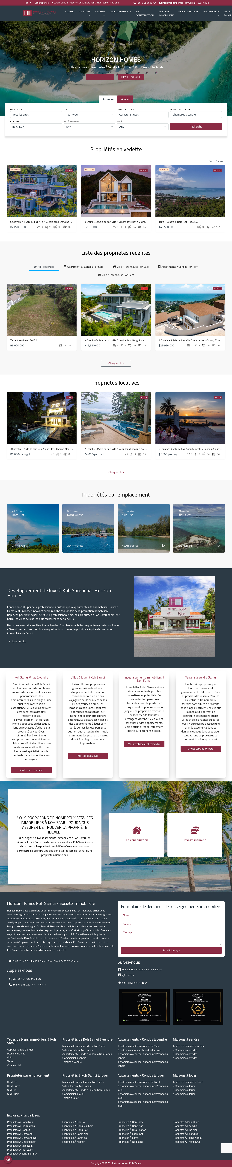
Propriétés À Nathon (73, 1141)
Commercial (14, 1065)
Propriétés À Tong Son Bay (22, 1153)
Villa (9, 1057)
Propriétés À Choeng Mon (21, 1141)
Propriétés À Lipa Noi (185, 1130)
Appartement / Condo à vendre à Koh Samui (87, 1054)
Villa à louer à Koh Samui (76, 1086)
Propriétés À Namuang (130, 1141)
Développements (120, 11)
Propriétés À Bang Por (74, 1130)
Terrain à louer (70, 1098)
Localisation (16, 109)
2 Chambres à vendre (185, 1050)
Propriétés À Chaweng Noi (22, 1138)
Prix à (119, 121)
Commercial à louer (73, 1094)
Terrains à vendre (72, 1062)
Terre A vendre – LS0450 (23, 340)
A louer (100, 11)
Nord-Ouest (13, 1086)
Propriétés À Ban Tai (73, 1122)
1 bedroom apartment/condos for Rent (139, 1082)
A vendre (84, 11)
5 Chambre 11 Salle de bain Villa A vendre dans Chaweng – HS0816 (45, 222)
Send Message (171, 950)
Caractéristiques (125, 109)
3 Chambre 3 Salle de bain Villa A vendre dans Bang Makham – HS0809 (121, 222)
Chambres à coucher (180, 109)
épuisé (144, 289)
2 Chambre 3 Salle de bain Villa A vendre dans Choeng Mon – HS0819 (195, 340)
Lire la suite (19, 641)
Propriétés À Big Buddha (21, 1126)
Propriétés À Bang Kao (130, 1126)
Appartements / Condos (20, 1049)
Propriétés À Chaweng (20, 1134)
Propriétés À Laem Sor (185, 1126)
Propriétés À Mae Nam (20, 1145)
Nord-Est (12, 1082)
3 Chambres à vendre (185, 1054)
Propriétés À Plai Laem (20, 1149)
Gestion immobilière (166, 13)
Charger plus (116, 363)
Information (211, 11)
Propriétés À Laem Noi (75, 1134)
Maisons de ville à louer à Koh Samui (83, 1082)
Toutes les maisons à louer (188, 1082)
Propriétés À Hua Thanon (132, 1130)
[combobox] (36, 114)
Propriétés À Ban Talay (130, 1122)
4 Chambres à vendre (185, 1058)
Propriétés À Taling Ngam (187, 1138)
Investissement (188, 11)
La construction (145, 13)
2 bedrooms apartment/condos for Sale (139, 1050)
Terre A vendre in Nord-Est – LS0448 (178, 222)
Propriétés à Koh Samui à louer (85, 1075)
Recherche (196, 126)
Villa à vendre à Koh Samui (77, 1050)
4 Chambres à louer (184, 1094)
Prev (210, 161)
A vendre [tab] (108, 99)
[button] (64, 641)
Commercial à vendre (74, 1058)
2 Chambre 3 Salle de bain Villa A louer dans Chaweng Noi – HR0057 (120, 449)
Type (66, 109)
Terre (10, 1061)
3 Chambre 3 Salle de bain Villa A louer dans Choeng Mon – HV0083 (45, 449)
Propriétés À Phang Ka (186, 1134)
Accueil (69, 11)
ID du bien (15, 121)
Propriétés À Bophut (18, 1130)
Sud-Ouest (13, 1094)
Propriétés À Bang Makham (77, 1126)
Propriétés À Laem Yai (74, 1138)
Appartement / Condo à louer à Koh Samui (86, 1090)
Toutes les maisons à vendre (189, 1046)
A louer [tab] (125, 99)
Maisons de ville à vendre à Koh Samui (84, 1046)
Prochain (219, 161)
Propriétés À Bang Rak (20, 1122)
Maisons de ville (16, 1053)
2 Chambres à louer (184, 1086)
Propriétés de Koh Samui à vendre (87, 1039)
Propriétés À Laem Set (130, 1134)
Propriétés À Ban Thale (186, 1122)
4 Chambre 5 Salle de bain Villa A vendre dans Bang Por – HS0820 (119, 340)
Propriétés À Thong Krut (186, 1141)
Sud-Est (11, 1090)
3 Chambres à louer (184, 1090)
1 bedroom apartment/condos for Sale (139, 1046)
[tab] (44, 266)
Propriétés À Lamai (128, 1138)
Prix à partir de (71, 121)
